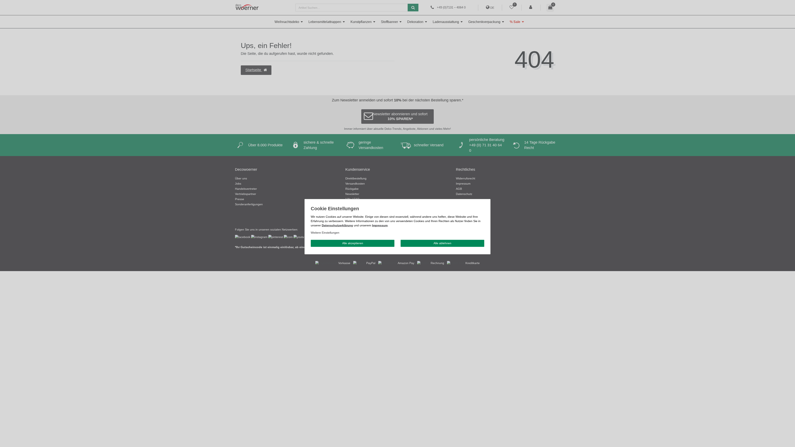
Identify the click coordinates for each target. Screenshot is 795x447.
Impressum (380, 225)
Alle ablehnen (442, 243)
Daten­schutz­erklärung (337, 225)
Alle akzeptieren (352, 243)
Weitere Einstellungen (325, 232)
